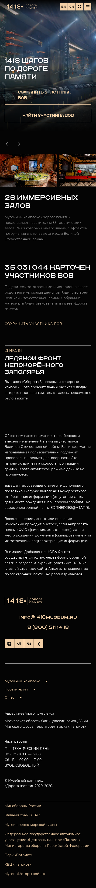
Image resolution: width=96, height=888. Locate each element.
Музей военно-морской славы (31, 825)
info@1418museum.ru (48, 617)
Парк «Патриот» (18, 855)
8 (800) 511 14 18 (48, 627)
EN (63, 7)
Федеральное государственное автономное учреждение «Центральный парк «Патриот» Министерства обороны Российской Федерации (47, 840)
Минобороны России (23, 806)
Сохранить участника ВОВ (33, 324)
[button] (8, 143)
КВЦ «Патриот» (18, 864)
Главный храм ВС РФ (22, 815)
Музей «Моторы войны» (25, 874)
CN (71, 7)
